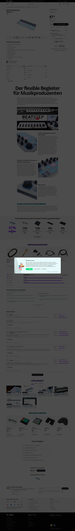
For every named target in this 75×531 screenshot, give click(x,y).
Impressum (49, 271)
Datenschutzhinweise (55, 271)
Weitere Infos (44, 268)
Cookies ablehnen (37, 268)
